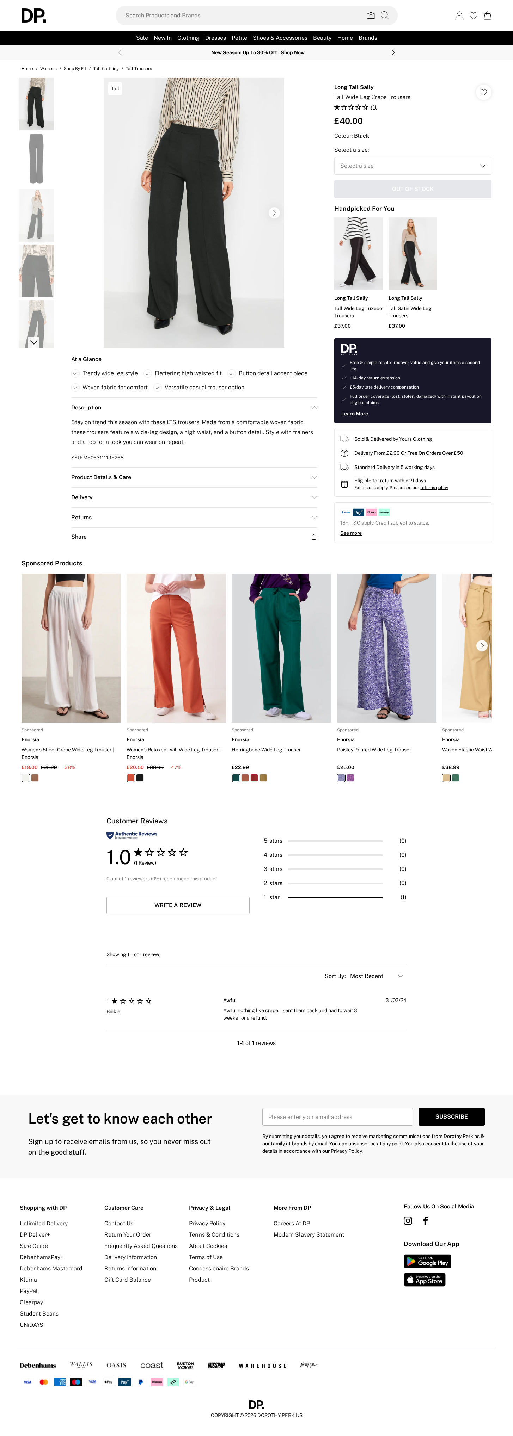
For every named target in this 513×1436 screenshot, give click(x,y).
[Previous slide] (120, 52)
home (27, 68)
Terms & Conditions (214, 1234)
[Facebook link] (425, 1221)
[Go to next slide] (274, 212)
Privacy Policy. (347, 1151)
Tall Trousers (139, 68)
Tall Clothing (106, 68)
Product (199, 1279)
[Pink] (350, 778)
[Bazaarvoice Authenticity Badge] (131, 835)
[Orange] (35, 778)
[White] (26, 778)
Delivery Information (130, 1257)
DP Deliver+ (35, 1234)
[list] (194, 213)
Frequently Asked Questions (141, 1246)
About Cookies (208, 1246)
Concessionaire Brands (219, 1268)
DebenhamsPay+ (41, 1257)
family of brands (289, 1143)
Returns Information (130, 1268)
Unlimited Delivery (44, 1223)
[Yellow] (263, 778)
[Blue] (341, 778)
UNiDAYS (31, 1325)
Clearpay (31, 1302)
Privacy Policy (207, 1223)
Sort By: (336, 976)
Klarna (28, 1279)
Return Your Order (127, 1234)
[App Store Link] (427, 1270)
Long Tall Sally (354, 87)
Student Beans (39, 1313)
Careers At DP (292, 1223)
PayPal (29, 1291)
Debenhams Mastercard (51, 1268)
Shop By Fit (75, 68)
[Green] (236, 778)
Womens (48, 68)
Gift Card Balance (127, 1279)
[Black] (140, 778)
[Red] (254, 778)
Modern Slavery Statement (309, 1234)
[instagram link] (408, 1221)
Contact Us (118, 1223)
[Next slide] (393, 52)
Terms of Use (206, 1257)
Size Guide (34, 1246)
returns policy (434, 487)
